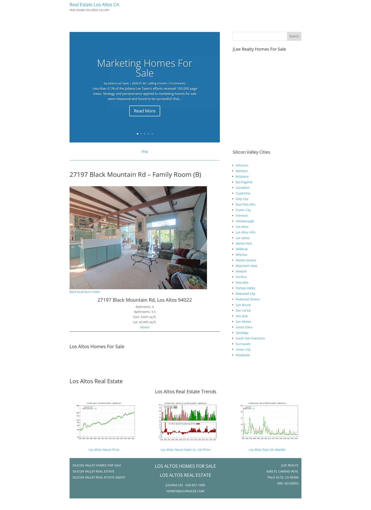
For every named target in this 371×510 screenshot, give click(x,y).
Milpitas (241, 255)
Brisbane (242, 176)
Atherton (242, 165)
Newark (241, 271)
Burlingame (244, 182)
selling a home (157, 83)
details (145, 327)
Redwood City (245, 294)
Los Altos (242, 227)
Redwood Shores (248, 299)
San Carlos (243, 310)
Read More (144, 111)
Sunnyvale (243, 344)
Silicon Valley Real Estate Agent (99, 477)
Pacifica (241, 277)
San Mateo (243, 321)
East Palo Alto (245, 204)
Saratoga (242, 333)
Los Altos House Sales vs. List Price (185, 450)
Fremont (242, 215)
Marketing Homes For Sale (144, 67)
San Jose (242, 316)
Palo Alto (242, 282)
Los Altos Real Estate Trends (185, 391)
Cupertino (243, 193)
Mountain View (246, 266)
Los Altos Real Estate (96, 381)
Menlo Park (244, 243)
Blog (145, 151)
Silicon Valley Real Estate (93, 471)
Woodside (243, 355)
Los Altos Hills (245, 232)
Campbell (242, 188)
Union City (243, 349)
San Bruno (243, 305)
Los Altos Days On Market (267, 450)
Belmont (242, 171)
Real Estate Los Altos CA (94, 5)
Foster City (243, 210)
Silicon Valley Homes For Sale (97, 465)
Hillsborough (245, 221)
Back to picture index (85, 292)
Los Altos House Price (104, 450)
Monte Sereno (246, 260)
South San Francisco (250, 338)
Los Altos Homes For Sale (97, 346)
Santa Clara (244, 327)
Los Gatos (242, 238)
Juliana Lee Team (118, 83)
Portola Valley (245, 288)
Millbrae (242, 249)
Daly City (242, 199)
